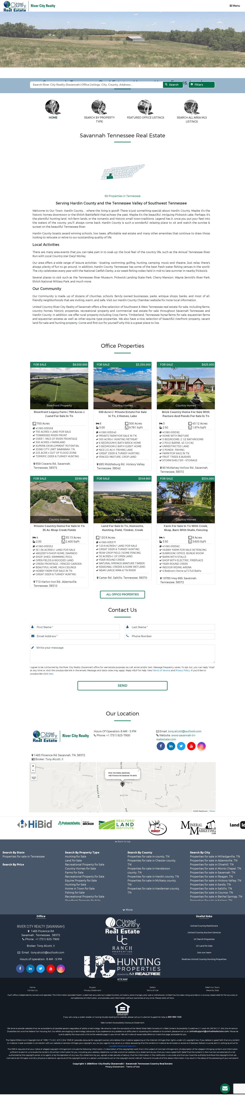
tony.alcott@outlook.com (184, 724)
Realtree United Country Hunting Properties (204, 952)
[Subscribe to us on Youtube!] (191, 739)
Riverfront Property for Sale (83, 893)
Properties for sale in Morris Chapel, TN (215, 861)
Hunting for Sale (75, 849)
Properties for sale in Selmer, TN (211, 893)
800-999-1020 (174, 1010)
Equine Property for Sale (81, 873)
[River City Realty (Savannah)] (122, 777)
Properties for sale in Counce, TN (211, 885)
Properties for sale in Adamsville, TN (214, 853)
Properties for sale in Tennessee (23, 849)
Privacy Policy (183, 663)
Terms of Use (152, 983)
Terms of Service (161, 663)
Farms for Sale (74, 865)
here (51, 666)
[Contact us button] (225, 1088)
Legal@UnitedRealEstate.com (122, 1039)
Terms (212, 803)
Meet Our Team (212, 980)
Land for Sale (73, 853)
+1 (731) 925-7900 (47, 932)
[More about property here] (59, 409)
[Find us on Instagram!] (201, 739)
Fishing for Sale (75, 885)
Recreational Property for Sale (84, 857)
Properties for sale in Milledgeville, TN (215, 849)
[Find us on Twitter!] (181, 739)
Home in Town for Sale (80, 881)
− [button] (33, 763)
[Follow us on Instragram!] (61, 961)
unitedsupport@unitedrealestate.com (209, 1024)
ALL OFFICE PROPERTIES (122, 587)
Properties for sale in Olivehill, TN (212, 857)
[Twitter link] (40, 961)
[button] (123, 678)
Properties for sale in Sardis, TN (210, 877)
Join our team (204, 945)
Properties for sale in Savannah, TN (212, 865)
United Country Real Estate (204, 918)
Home (32, 980)
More (129, 902)
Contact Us (33, 983)
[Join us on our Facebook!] (161, 739)
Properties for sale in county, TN (149, 849)
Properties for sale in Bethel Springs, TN (216, 889)
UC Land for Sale (204, 938)
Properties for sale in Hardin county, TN (153, 869)
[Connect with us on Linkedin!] (171, 739)
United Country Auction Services (204, 925)
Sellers (153, 980)
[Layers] (34, 770)
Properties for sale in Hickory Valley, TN (215, 873)
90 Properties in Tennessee (122, 189)
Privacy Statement (92, 983)
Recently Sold (212, 983)
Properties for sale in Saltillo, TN (211, 881)
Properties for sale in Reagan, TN (211, 869)
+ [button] (33, 758)
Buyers (92, 980)
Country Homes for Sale (80, 861)
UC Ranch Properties (204, 932)
